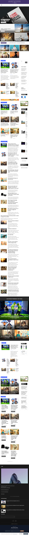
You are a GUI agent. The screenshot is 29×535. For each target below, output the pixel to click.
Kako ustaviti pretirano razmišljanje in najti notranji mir (13, 259)
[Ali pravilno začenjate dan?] (22, 28)
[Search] (27, 5)
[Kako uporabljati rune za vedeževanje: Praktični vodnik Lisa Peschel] (4, 195)
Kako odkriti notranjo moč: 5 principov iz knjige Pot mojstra (13, 209)
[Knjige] (24, 48)
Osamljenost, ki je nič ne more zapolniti (24, 397)
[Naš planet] (4, 55)
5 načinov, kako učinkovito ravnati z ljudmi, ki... (26, 114)
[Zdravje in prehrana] (14, 48)
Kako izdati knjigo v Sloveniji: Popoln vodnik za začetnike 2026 (16, 85)
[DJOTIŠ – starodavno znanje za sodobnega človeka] (7, 28)
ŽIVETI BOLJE (3, 60)
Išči (26, 62)
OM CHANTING (10, 234)
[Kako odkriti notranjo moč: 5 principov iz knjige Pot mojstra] (4, 210)
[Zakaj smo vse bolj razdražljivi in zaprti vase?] (4, 277)
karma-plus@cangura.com (6, 489)
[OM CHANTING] (4, 236)
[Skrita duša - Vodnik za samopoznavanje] (22, 37)
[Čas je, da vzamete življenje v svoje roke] (4, 222)
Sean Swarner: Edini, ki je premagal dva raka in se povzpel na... (14, 112)
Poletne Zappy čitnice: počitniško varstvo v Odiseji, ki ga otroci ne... (5, 384)
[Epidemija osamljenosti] (4, 230)
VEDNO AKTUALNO (3, 102)
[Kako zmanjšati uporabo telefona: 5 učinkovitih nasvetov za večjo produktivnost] (4, 268)
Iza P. (1, 73)
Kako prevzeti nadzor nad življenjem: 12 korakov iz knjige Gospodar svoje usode (17, 94)
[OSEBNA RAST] (4, 48)
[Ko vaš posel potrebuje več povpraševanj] (3, 92)
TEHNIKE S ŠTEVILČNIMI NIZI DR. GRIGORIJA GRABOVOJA (26, 124)
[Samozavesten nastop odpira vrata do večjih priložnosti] (4, 284)
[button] (7, 43)
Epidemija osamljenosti (12, 228)
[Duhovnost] (14, 55)
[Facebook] (13, 521)
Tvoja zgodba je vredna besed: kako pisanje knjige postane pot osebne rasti (7, 86)
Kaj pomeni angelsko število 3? (26, 143)
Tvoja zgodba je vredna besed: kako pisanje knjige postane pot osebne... (5, 392)
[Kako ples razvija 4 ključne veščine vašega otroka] (4, 243)
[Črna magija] (23, 151)
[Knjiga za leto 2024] (14, 15)
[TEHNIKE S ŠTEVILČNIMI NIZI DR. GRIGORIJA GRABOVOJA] (23, 122)
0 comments (26, 389)
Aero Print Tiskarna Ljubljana (16, 496)
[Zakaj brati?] (7, 37)
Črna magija (26, 151)
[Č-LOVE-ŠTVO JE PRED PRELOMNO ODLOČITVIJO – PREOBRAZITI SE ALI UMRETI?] (23, 132)
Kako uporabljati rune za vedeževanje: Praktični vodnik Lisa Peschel (13, 194)
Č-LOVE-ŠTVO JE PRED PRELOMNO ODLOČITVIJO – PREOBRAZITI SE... (26, 134)
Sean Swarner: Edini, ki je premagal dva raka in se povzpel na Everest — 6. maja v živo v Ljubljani (14, 71)
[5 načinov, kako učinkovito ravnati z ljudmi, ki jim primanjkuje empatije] (23, 112)
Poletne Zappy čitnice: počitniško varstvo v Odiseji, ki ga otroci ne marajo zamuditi (4, 71)
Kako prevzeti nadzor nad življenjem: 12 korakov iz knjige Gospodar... (15, 505)
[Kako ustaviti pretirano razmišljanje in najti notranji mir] (4, 260)
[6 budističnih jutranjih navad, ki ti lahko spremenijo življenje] (4, 292)
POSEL (22, 343)
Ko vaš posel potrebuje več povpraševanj (8, 92)
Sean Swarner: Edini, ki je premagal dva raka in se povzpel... (14, 384)
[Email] (15, 521)
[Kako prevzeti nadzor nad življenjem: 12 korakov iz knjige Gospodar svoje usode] (12, 92)
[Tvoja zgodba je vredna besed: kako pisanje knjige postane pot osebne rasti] (3, 84)
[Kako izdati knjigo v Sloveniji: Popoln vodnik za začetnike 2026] (12, 84)
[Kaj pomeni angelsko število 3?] (23, 143)
